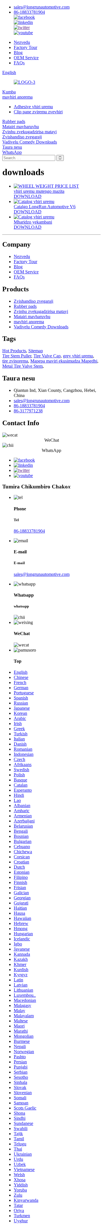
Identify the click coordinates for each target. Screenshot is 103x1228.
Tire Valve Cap (47, 355)
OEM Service (26, 57)
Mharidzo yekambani (33, 222)
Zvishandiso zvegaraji (22, 136)
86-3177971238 (28, 410)
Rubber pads (13, 121)
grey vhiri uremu (78, 355)
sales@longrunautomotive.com (42, 7)
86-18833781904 (29, 12)
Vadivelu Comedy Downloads (29, 142)
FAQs (19, 62)
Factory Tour (25, 47)
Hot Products (14, 350)
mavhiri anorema (17, 97)
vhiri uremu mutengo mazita (39, 191)
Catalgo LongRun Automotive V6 (45, 206)
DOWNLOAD (27, 196)
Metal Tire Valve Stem (22, 366)
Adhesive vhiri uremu (33, 106)
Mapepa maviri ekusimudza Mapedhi (63, 361)
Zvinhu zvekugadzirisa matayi (29, 131)
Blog (18, 52)
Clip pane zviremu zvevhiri (38, 111)
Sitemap (35, 350)
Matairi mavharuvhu (20, 126)
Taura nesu (12, 147)
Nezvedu (22, 42)
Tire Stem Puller (16, 355)
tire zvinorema (15, 361)
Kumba (9, 91)
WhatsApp (12, 152)
